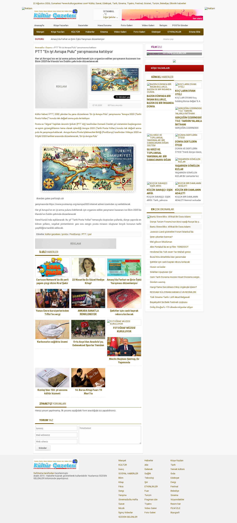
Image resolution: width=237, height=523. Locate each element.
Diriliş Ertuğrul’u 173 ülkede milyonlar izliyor (171, 307)
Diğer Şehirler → (110, 17)
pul (89, 234)
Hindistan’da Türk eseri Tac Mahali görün (170, 252)
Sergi (121, 491)
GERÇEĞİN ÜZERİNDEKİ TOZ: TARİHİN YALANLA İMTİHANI (188, 121)
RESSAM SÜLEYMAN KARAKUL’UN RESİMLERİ (173, 292)
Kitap (121, 482)
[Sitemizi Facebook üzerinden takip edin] (36, 484)
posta (65, 234)
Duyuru (49, 47)
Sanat (121, 504)
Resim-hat (176, 504)
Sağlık (148, 473)
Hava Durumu (104, 25)
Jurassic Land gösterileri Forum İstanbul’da (171, 231)
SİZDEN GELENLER (127, 517)
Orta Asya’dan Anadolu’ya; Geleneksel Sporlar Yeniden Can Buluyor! (88, 345)
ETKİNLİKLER (174, 32)
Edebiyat (156, 32)
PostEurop (75, 234)
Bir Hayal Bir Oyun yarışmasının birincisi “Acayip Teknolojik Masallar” (84, 39)
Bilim (120, 478)
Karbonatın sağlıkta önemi (52, 341)
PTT (84, 234)
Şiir (146, 482)
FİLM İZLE (175, 508)
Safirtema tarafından (43, 473)
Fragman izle (151, 499)
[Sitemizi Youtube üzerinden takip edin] (53, 484)
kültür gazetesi (52, 234)
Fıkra (120, 486)
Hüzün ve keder (157, 267)
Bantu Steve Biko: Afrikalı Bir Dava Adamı (170, 226)
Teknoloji (149, 478)
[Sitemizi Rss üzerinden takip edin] (64, 484)
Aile (146, 465)
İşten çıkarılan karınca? (161, 236)
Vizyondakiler (177, 499)
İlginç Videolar (125, 512)
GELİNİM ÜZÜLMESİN (154, 53)
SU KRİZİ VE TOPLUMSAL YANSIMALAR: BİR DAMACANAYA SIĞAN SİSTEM (159, 156)
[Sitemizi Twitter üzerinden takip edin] (41, 484)
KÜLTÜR (75, 32)
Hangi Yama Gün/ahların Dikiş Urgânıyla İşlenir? (173, 287)
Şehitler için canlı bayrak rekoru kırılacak (170, 262)
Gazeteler (83, 25)
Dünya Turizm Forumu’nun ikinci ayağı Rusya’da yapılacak (176, 221)
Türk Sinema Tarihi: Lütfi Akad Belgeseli (170, 297)
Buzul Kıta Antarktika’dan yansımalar (168, 257)
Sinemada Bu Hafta (128, 499)
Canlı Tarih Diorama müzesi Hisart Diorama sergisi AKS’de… (176, 277)
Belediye (175, 491)
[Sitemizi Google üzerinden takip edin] (47, 484)
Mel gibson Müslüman (161, 242)
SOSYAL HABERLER (128, 473)
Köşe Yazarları (61, 25)
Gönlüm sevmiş (157, 282)
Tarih (173, 465)
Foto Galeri (126, 25)
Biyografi (175, 512)
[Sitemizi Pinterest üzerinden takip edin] (59, 484)
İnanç (121, 469)
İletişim (163, 25)
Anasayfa (39, 25)
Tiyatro (148, 504)
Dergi (173, 482)
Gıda (173, 473)
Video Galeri (148, 25)
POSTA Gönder (180, 25)
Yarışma (122, 495)
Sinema (104, 32)
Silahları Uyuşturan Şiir (161, 272)
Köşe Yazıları (58, 32)
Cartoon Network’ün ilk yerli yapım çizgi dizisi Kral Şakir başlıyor (52, 283)
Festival (174, 486)
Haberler (90, 32)
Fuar (147, 491)
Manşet (40, 32)
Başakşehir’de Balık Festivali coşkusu (168, 302)
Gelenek (149, 469)
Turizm (148, 495)
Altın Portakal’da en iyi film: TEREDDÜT (169, 247)
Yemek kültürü (178, 469)
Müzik (121, 508)
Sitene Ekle (194, 32)
